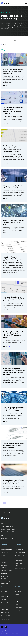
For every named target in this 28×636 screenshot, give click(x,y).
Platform (4, 544)
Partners (17, 601)
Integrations (4, 573)
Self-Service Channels (6, 570)
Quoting (3, 559)
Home (2, 512)
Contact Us (18, 611)
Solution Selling (19, 549)
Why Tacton (18, 591)
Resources (4, 587)
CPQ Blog (3, 599)
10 (19, 503)
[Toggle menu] (26, 3)
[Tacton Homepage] (5, 3)
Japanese (13, 631)
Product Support (5, 619)
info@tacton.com (8, 538)
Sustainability (18, 607)
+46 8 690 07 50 (10, 529)
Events (3, 606)
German (7, 631)
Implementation (5, 612)
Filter (15, 40)
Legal (2, 631)
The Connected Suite (6, 549)
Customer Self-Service (20, 552)
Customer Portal (5, 615)
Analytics (3, 562)
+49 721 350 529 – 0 (11, 532)
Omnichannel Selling (20, 555)
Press (16, 604)
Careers (17, 598)
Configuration (4, 552)
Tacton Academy (5, 602)
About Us (18, 587)
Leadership (17, 594)
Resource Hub (4, 596)
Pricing (3, 555)
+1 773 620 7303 (7, 526)
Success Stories (5, 609)
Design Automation (20, 568)
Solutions (18, 544)
